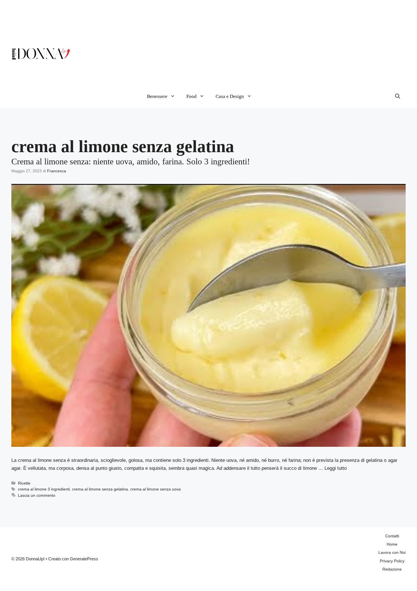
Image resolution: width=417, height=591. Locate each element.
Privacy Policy (392, 561)
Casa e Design (230, 96)
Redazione (392, 569)
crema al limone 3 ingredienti (44, 489)
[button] (397, 96)
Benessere (157, 96)
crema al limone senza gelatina (100, 489)
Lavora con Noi (392, 552)
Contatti (392, 536)
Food (191, 96)
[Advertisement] (273, 45)
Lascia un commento (36, 495)
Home (392, 544)
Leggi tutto (336, 468)
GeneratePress (84, 558)
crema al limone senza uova (155, 489)
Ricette (24, 483)
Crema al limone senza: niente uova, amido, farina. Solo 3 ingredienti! (130, 161)
